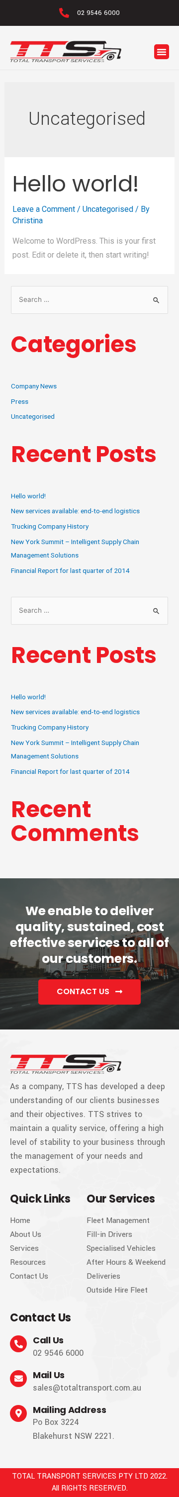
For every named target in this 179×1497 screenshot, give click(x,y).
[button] (161, 51)
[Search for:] (89, 299)
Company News (34, 386)
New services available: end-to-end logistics (75, 511)
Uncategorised (108, 209)
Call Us (48, 1340)
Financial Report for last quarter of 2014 (70, 570)
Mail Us (49, 1375)
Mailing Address (69, 1409)
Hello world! (75, 183)
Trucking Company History (50, 526)
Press (19, 401)
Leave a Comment (43, 209)
